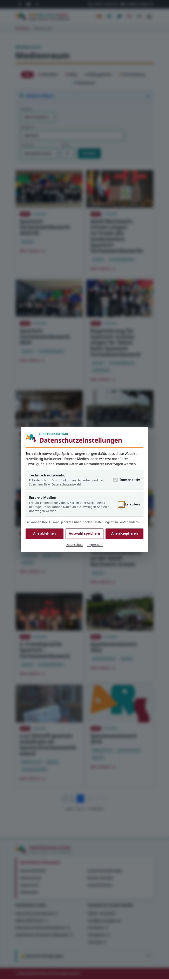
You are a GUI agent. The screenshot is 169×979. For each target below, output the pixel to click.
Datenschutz (74, 545)
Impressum (95, 545)
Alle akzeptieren (124, 533)
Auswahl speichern (84, 533)
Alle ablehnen (44, 533)
